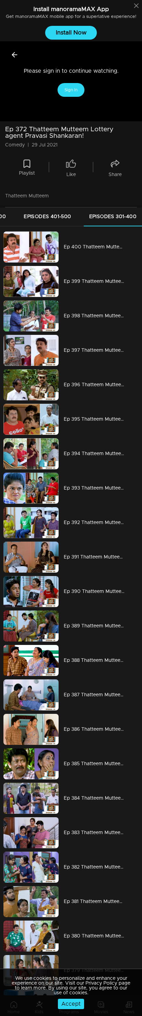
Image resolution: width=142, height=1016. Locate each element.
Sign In (71, 90)
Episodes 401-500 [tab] (47, 216)
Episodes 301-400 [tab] (112, 216)
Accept (71, 1004)
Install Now (71, 32)
